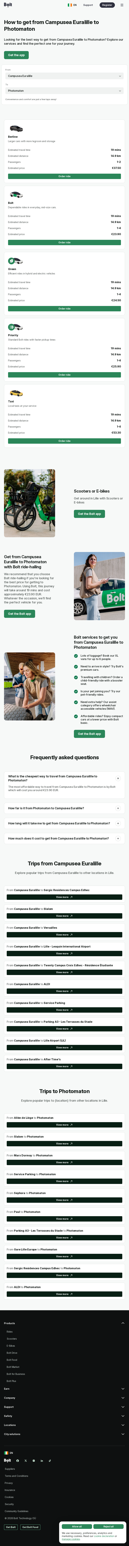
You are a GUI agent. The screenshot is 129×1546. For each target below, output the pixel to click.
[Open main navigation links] (122, 5)
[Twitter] (25, 1460)
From (8, 70)
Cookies (9, 1497)
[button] (118, 778)
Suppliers (10, 1468)
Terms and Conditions (16, 1475)
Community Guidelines (16, 1511)
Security (9, 1504)
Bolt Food (12, 1359)
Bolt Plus (11, 1381)
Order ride (64, 176)
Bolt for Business (16, 1374)
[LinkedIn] (42, 1460)
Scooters (12, 1338)
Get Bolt (11, 1527)
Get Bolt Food (30, 1527)
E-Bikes (11, 1345)
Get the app (16, 55)
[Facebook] (17, 1460)
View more (62, 897)
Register (107, 5)
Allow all (77, 1526)
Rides (10, 1331)
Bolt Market (13, 1366)
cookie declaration (104, 1536)
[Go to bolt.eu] (8, 5)
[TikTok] (50, 1460)
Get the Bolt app (89, 514)
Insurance (10, 1490)
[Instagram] (33, 1460)
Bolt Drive (12, 1352)
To (6, 84)
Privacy (9, 1483)
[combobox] (64, 76)
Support (88, 5)
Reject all (108, 1526)
